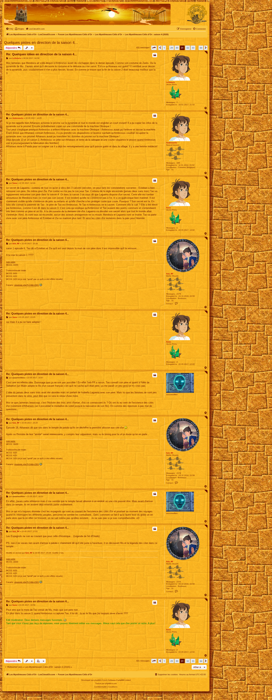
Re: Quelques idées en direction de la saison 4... (41, 54)
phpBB (97, 680)
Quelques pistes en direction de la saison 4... (41, 43)
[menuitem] (9, 29)
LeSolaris (170, 82)
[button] (154, 48)
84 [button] (201, 47)
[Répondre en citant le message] (154, 55)
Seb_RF (169, 274)
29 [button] (171, 47)
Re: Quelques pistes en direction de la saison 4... (37, 114)
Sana (168, 208)
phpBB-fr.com (111, 683)
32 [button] (187, 47)
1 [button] (164, 47)
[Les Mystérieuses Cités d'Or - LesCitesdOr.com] (197, 14)
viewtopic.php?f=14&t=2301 (26, 285)
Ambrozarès (171, 143)
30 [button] (177, 47)
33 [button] (193, 47)
